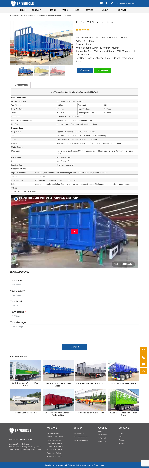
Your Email (16, 301)
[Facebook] (106, 2)
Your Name (16, 280)
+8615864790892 (26, 440)
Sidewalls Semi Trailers (35, 16)
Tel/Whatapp (17, 311)
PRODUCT (36, 10)
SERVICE (89, 10)
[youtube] (101, 3)
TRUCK (53, 10)
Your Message (18, 322)
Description (21, 84)
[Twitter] (112, 2)
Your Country (17, 291)
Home (12, 16)
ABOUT (105, 10)
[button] (85, 70)
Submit (74, 347)
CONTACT (121, 10)
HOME (23, 10)
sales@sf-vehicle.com (128, 3)
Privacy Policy (99, 465)
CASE (76, 10)
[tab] (21, 85)
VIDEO (65, 10)
